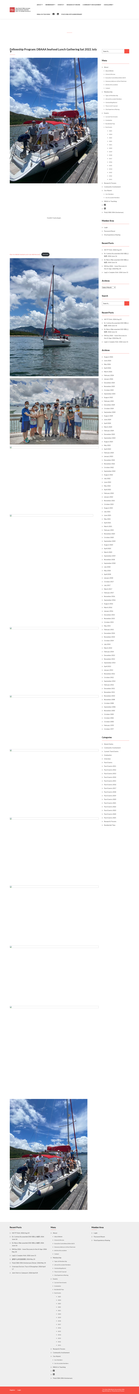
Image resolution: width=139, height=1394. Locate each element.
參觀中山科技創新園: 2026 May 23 (23, 1259)
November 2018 (109, 559)
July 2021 (107, 512)
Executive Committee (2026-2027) (115, 78)
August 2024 (108, 416)
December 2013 (109, 655)
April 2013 (107, 666)
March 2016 (108, 607)
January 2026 (108, 379)
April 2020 (107, 548)
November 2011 (109, 692)
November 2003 (109, 710)
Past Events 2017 (110, 788)
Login (106, 227)
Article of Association (111, 84)
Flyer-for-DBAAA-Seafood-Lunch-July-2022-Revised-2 (25, 254)
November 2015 (109, 618)
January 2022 (108, 497)
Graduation (108, 120)
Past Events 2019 (110, 796)
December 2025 (109, 383)
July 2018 (107, 567)
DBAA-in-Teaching (43, 14)
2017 (110, 158)
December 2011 (109, 688)
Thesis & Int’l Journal (111, 106)
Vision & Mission (110, 74)
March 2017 (108, 589)
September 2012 (109, 681)
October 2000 (109, 722)
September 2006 (109, 707)
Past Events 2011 (110, 766)
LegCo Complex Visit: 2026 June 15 (116, 272)
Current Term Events (111, 117)
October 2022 (109, 467)
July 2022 (107, 478)
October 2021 (109, 504)
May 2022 (107, 486)
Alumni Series (108, 744)
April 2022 (107, 489)
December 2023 (109, 434)
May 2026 (107, 364)
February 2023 (109, 453)
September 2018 (109, 563)
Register (12, 1390)
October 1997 (109, 729)
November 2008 (109, 699)
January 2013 (108, 670)
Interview (107, 759)
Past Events (108, 127)
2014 (110, 169)
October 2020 (109, 537)
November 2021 (109, 500)
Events (60, 5)
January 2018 (108, 578)
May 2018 (107, 570)
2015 (110, 165)
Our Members (109, 194)
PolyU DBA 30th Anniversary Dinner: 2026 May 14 (29, 1263)
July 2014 (107, 644)
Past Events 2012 (110, 770)
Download (45, 254)
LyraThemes (120, 1391)
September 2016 (109, 600)
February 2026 (109, 375)
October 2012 (109, 677)
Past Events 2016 (110, 784)
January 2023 (108, 456)
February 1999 (109, 725)
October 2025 (109, 390)
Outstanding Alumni (111, 102)
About (39, 5)
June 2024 (107, 419)
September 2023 (109, 438)
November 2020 (109, 534)
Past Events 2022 (110, 807)
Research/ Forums (73, 5)
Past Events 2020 (110, 799)
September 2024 (109, 412)
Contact (107, 88)
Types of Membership (111, 95)
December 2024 (109, 405)
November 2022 (109, 464)
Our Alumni (108, 5)
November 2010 (109, 696)
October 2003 (109, 714)
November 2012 (109, 674)
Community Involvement (92, 5)
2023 (110, 138)
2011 (110, 179)
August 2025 (108, 397)
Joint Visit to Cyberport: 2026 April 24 (25, 1273)
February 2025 (109, 401)
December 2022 (109, 460)
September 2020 (109, 541)
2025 (110, 131)
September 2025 (109, 394)
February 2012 (109, 685)
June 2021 (107, 515)
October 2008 (109, 703)
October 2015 (109, 622)
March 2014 (108, 648)
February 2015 (109, 629)
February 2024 (109, 430)
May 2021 (107, 519)
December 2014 (109, 633)
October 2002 (109, 718)
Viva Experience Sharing (112, 109)
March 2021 (108, 526)
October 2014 (109, 640)
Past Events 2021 (110, 803)
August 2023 (108, 442)
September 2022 (109, 471)
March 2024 (108, 427)
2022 (110, 141)
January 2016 (108, 611)
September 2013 (109, 663)
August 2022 (108, 475)
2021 (110, 145)
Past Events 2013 (110, 773)
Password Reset (109, 231)
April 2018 (107, 574)
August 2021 (108, 508)
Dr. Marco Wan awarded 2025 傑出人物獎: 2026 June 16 (116, 261)
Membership (49, 5)
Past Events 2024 (110, 814)
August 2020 (108, 545)
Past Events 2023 (110, 810)
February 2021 (109, 530)
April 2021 (107, 523)
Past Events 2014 (110, 777)
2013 (110, 172)
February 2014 (109, 652)
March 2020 (108, 552)
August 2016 (108, 604)
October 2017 (109, 582)
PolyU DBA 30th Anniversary (71, 14)
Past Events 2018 (110, 792)
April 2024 (107, 423)
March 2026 (108, 372)
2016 (110, 162)
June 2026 (107, 360)
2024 (110, 134)
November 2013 (109, 659)
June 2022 (107, 482)
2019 (110, 151)
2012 (110, 176)
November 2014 (109, 637)
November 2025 (109, 386)
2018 (110, 155)
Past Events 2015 (110, 781)
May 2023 (107, 445)
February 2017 (109, 593)
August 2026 (108, 357)
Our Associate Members (112, 197)
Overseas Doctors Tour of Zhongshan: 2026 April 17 (29, 1268)
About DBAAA (109, 71)
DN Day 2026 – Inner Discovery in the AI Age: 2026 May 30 (115, 267)
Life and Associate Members (113, 99)
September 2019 (109, 556)
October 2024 (109, 408)
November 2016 (109, 596)
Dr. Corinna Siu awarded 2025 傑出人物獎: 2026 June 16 (116, 255)
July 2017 (107, 585)
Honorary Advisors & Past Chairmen (116, 81)
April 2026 (107, 368)
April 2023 (107, 449)
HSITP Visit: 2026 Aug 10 (113, 250)
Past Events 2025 (110, 818)
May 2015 (107, 626)
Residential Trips (110, 124)
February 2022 (109, 493)
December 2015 (109, 615)
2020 (110, 148)
